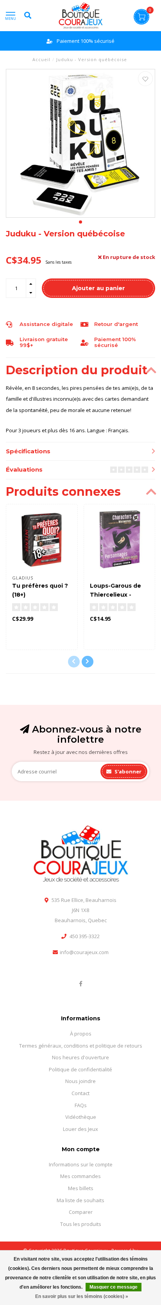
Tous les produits (80, 1224)
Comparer (81, 1211)
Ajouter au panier (98, 288)
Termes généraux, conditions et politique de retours (80, 1045)
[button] (80, 222)
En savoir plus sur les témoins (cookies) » (81, 1296)
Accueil (41, 59)
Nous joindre (80, 1081)
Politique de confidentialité (80, 1069)
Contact (80, 1093)
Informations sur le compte (81, 1164)
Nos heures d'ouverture (80, 1057)
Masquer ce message (113, 1287)
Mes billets (80, 1188)
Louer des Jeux (80, 1128)
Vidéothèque (80, 1116)
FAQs (81, 1105)
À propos (80, 1033)
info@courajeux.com (84, 952)
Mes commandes (80, 1176)
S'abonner (127, 771)
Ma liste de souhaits (80, 1200)
